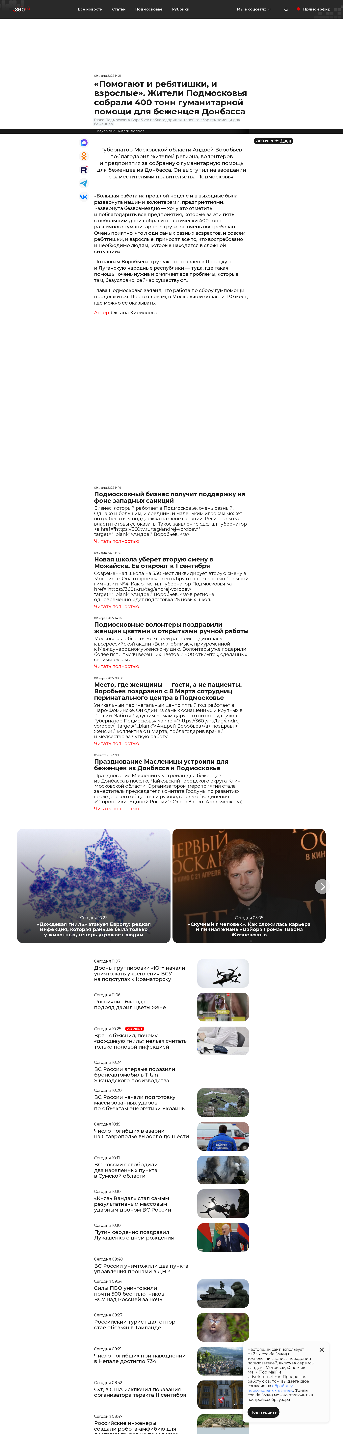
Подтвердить (263, 1412)
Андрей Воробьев (131, 131)
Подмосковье (149, 9)
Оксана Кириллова (134, 312)
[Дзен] (273, 141)
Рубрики (180, 9)
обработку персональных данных (270, 1388)
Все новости (90, 9)
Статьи (119, 9)
